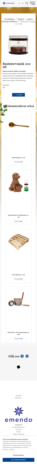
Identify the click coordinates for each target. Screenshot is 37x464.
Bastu (21, 18)
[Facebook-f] (22, 356)
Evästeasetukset (18, 455)
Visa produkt (18, 162)
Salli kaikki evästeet (18, 460)
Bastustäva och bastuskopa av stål (18, 333)
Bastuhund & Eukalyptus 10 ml (18, 216)
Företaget (18, 395)
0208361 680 (21, 434)
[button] (27, 3)
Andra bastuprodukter (17, 20)
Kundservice (18, 398)
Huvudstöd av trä (18, 275)
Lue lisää (11, 449)
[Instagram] (27, 356)
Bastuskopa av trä (18, 157)
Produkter (9, 18)
